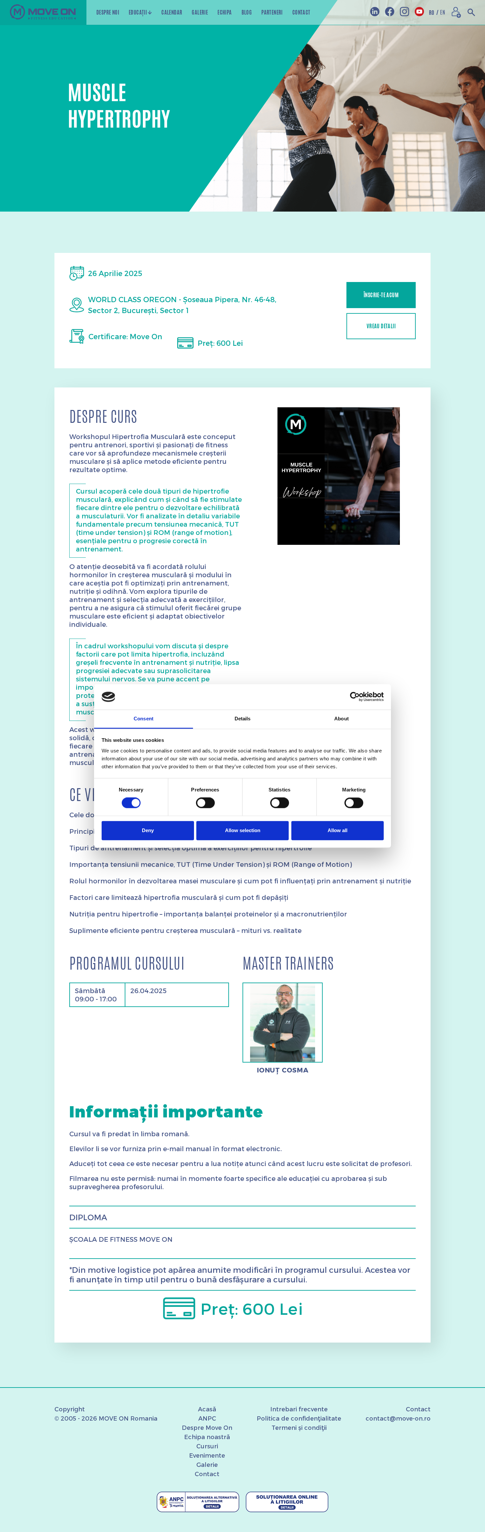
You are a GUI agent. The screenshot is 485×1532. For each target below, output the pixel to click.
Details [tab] (243, 718)
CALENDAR (171, 12)
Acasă (207, 1408)
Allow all (337, 830)
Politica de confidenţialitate (299, 1418)
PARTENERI (272, 12)
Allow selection (242, 830)
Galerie (207, 1464)
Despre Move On (207, 1427)
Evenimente (207, 1455)
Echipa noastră (207, 1436)
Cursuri (207, 1445)
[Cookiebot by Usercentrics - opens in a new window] (355, 697)
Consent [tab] (143, 718)
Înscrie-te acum (381, 295)
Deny (148, 830)
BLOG (247, 12)
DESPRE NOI (107, 12)
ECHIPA (224, 12)
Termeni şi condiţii (299, 1427)
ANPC (207, 1418)
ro (433, 12)
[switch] (205, 803)
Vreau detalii (381, 326)
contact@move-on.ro (398, 1418)
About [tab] (341, 718)
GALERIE (200, 12)
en (442, 12)
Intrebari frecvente (299, 1408)
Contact (207, 1473)
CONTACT (301, 12)
